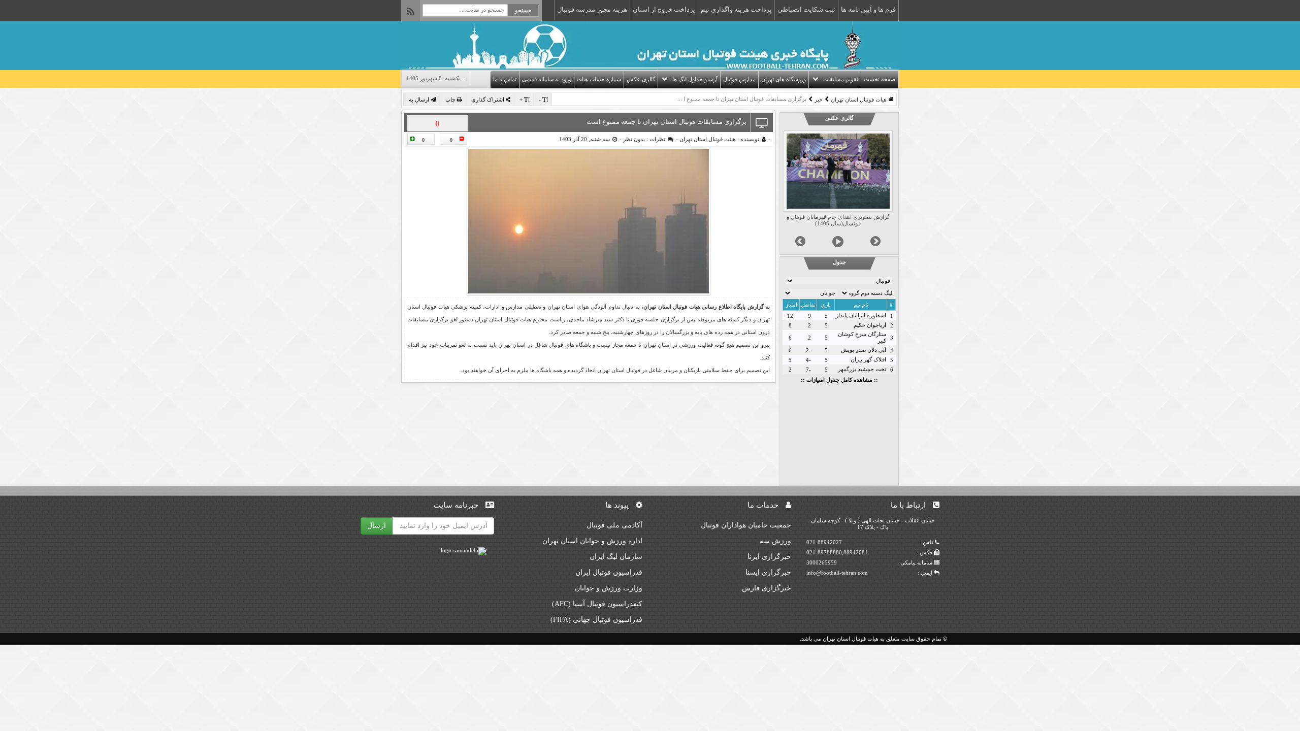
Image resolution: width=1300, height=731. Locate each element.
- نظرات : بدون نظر (650, 139)
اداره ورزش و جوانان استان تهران (592, 541)
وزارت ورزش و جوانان (608, 588)
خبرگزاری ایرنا (769, 556)
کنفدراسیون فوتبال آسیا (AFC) (597, 604)
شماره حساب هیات (599, 79)
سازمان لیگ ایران (616, 556)
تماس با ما (504, 79)
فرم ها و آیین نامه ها (868, 9)
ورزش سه (775, 541)
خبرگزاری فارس (766, 588)
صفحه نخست (879, 79)
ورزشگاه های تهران (783, 79)
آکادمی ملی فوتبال (614, 525)
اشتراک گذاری (488, 99)
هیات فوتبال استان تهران (859, 99)
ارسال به (420, 99)
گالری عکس (641, 79)
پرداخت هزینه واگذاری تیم (736, 9)
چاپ (451, 99)
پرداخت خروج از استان (664, 9)
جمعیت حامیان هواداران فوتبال (746, 525)
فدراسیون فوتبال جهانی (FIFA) (596, 619)
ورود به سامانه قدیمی (546, 79)
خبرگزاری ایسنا (768, 572)
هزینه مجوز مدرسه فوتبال (592, 9)
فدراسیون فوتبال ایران (608, 572)
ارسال (376, 525)
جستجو (523, 10)
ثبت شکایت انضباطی (806, 9)
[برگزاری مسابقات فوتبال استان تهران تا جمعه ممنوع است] (588, 221)
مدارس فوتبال (739, 79)
